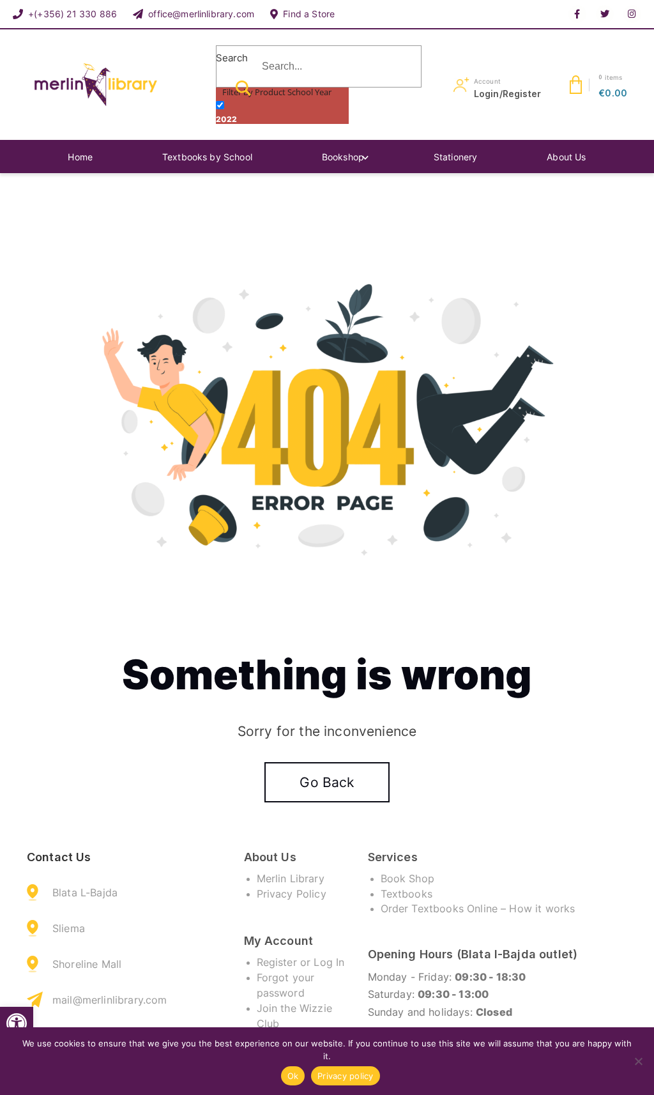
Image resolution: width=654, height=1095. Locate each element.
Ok (293, 1076)
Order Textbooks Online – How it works (478, 908)
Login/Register (507, 93)
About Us (566, 156)
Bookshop (343, 156)
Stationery (456, 156)
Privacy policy (345, 1076)
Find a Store (309, 13)
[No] (638, 1061)
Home (80, 156)
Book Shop (407, 878)
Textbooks (406, 893)
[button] (16, 1023)
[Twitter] (605, 14)
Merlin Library (290, 878)
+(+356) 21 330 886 (72, 13)
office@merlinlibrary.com (201, 13)
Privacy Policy (291, 893)
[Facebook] (577, 14)
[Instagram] (632, 14)
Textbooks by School (207, 156)
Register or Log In (301, 962)
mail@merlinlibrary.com (109, 999)
